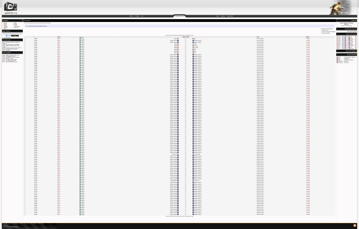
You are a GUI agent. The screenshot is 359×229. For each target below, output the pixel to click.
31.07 (339, 45)
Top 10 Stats (17, 26)
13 (179, 35)
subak (351, 41)
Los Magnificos (173, 180)
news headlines (7, 52)
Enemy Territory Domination (328, 31)
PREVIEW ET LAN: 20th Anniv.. (13, 57)
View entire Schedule (352, 31)
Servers (5, 27)
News (15, 23)
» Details (308, 38)
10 (175, 35)
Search (5, 24)
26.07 (339, 47)
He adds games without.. (349, 57)
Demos (15, 24)
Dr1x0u (352, 45)
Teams (5, 25)
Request (223, 16)
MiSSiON (341, 61)
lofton (351, 40)
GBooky (131, 16)
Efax (340, 58)
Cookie (9, 35)
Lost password (7, 37)
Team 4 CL (174, 154)
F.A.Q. (15, 25)
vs (347, 36)
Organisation (230, 16)
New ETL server (9, 58)
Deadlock (8, 50)
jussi (351, 37)
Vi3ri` (340, 57)
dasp (347, 24)
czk (351, 36)
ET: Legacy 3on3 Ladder (11, 59)
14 (180, 35)
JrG (351, 47)
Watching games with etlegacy (13, 44)
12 (177, 35)
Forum (217, 16)
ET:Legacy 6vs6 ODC (11, 60)
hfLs (195, 51)
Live (142, 16)
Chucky (196, 45)
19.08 (339, 36)
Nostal (351, 48)
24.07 (339, 48)
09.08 (339, 43)
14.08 (339, 39)
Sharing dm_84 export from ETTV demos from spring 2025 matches (11, 48)
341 (192, 35)
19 (187, 35)
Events (5, 23)
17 (184, 35)
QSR (195, 44)
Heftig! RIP (346, 58)
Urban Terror (325, 30)
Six (195, 38)
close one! (346, 62)
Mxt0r (343, 36)
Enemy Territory (326, 33)
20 (189, 35)
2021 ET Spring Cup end (11, 61)
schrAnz (196, 47)
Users (5, 28)
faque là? (346, 61)
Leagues (6, 26)
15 (182, 35)
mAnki (351, 39)
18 (186, 35)
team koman (197, 154)
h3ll (339, 59)
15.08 (339, 37)
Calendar (137, 16)
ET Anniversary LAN (10, 56)
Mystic (351, 44)
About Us (16, 27)
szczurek (341, 62)
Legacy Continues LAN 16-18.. (13, 55)
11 (176, 35)
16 (183, 35)
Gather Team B (197, 40)
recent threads (6, 40)
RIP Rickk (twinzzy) (348, 59)
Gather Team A (173, 40)
